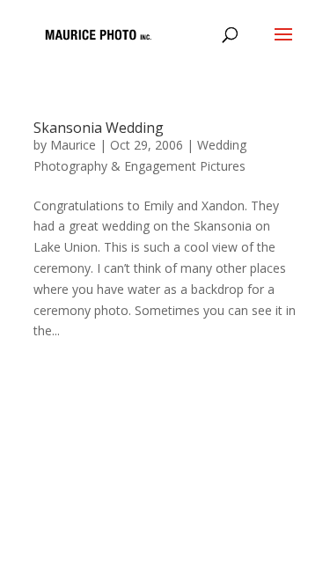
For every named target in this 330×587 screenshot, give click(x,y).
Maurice (73, 144)
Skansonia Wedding (98, 127)
